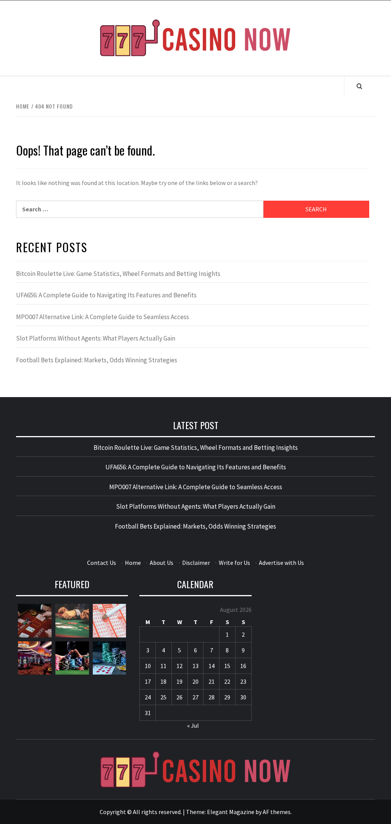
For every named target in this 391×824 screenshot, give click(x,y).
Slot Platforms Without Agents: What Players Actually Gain (95, 338)
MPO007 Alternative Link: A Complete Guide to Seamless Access (102, 317)
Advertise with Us (281, 562)
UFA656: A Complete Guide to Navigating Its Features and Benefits (106, 295)
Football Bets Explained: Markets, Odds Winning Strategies (96, 360)
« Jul (193, 725)
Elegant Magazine (230, 812)
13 (195, 666)
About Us (161, 562)
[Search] (359, 86)
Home (133, 562)
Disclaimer (196, 562)
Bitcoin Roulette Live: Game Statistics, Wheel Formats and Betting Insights (118, 273)
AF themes (277, 812)
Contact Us (101, 562)
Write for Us (234, 562)
